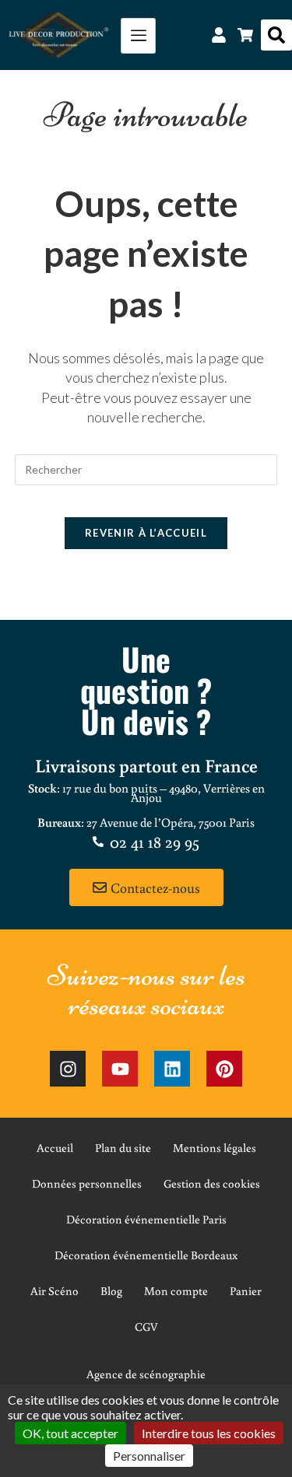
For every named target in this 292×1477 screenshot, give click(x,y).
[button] (276, 35)
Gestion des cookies (212, 1183)
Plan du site (123, 1147)
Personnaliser (149, 1455)
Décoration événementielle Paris (146, 1219)
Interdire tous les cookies (209, 1433)
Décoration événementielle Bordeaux (146, 1255)
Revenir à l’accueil (146, 533)
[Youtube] (120, 1069)
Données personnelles (87, 1183)
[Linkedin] (172, 1069)
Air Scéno (54, 1290)
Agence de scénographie (146, 1374)
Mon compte (176, 1290)
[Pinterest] (224, 1069)
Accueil (55, 1147)
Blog (111, 1290)
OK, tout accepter (70, 1433)
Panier (246, 1290)
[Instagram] (68, 1069)
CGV (146, 1326)
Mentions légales (214, 1147)
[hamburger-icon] (138, 36)
